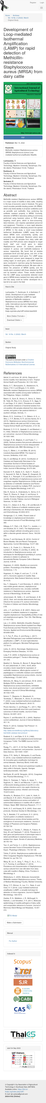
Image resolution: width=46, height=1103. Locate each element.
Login (42, 2)
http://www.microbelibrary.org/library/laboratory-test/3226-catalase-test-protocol (21, 731)
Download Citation (14, 320)
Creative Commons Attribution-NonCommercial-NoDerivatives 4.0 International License (20, 362)
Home (7, 15)
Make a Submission (14, 922)
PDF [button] (23, 137)
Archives (16, 15)
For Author (13, 941)
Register (33, 2)
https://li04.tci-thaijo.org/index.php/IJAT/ (16, 1090)
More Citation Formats (15, 316)
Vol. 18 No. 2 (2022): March (18, 18)
